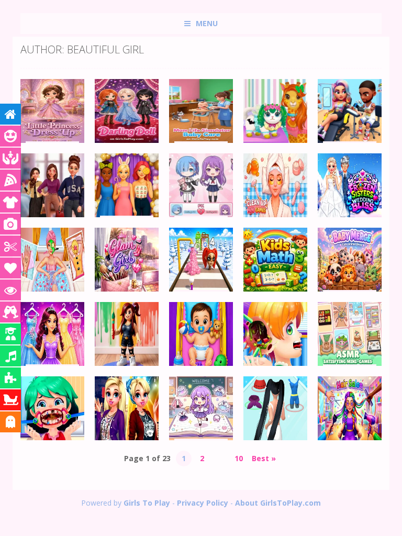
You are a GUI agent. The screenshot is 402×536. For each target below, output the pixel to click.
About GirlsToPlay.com (278, 503)
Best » (264, 458)
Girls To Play (147, 503)
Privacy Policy (202, 503)
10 (238, 458)
